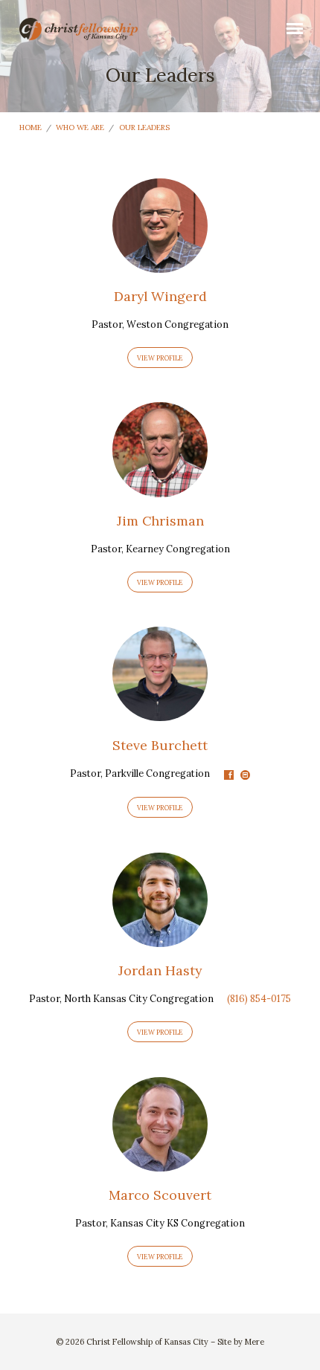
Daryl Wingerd (160, 296)
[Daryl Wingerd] (159, 264)
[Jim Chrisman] (159, 488)
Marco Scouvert (160, 1194)
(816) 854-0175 (259, 998)
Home (30, 127)
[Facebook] (229, 776)
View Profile (160, 358)
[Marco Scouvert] (159, 1163)
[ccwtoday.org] (245, 776)
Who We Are (80, 127)
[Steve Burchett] (159, 713)
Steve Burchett (160, 745)
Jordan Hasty (160, 970)
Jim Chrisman (160, 520)
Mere (254, 1342)
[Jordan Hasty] (159, 938)
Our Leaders (144, 127)
